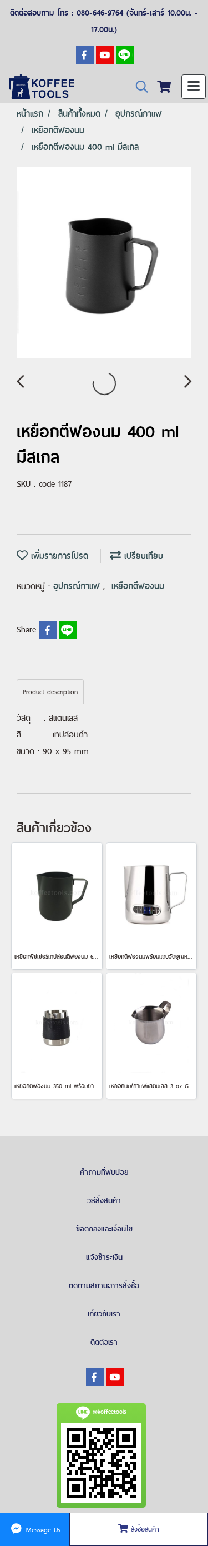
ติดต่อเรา (104, 1342)
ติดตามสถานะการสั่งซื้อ (104, 1285)
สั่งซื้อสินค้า (143, 1529)
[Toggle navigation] (193, 86)
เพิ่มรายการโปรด (58, 556)
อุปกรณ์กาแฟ (78, 586)
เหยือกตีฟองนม (137, 586)
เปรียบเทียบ (142, 556)
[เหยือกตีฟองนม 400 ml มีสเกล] (104, 263)
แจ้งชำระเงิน (104, 1257)
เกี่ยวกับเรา (104, 1314)
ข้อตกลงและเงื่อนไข (104, 1229)
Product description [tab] (50, 691)
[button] (138, 87)
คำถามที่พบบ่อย (104, 1172)
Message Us (41, 1529)
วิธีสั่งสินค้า (104, 1200)
